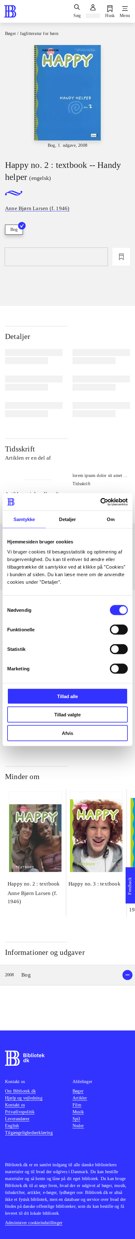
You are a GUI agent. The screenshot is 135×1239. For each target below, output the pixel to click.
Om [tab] (111, 519)
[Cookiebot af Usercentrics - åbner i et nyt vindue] (100, 502)
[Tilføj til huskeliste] (121, 257)
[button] (67, 975)
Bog (14, 229)
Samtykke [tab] (24, 519)
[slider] (67, 97)
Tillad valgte (67, 714)
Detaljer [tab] (67, 519)
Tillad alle (67, 696)
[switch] (119, 629)
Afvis (67, 733)
